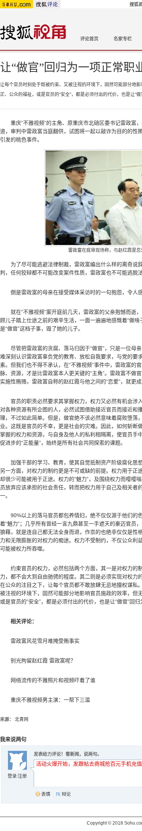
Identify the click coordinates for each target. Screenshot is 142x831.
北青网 (21, 719)
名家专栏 (123, 39)
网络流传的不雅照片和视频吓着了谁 (53, 680)
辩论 (66, 794)
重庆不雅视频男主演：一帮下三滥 (50, 700)
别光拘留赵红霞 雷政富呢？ (43, 660)
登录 (12, 776)
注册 (22, 776)
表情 (45, 794)
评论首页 (89, 39)
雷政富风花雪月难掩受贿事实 (45, 641)
